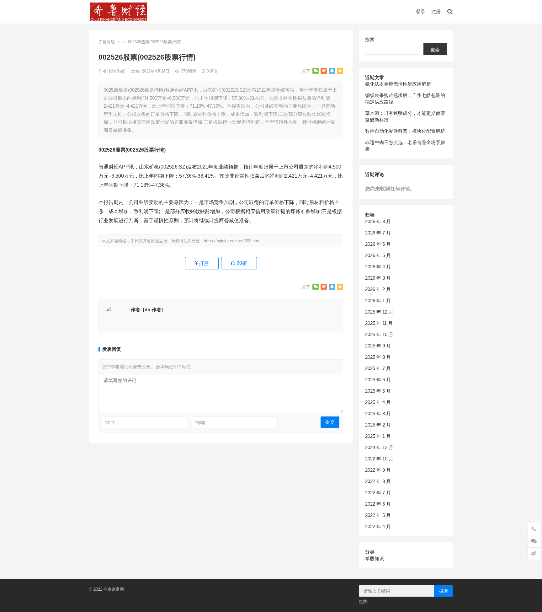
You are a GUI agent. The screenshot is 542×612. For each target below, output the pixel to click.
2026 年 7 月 (378, 232)
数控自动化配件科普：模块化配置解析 (405, 131)
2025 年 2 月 (378, 424)
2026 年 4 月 (378, 266)
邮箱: (201, 422)
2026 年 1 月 (378, 300)
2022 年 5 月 (378, 515)
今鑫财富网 (114, 589)
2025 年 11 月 (379, 323)
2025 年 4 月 (378, 402)
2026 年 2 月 (378, 289)
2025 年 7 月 (378, 368)
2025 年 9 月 (378, 345)
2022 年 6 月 (378, 504)
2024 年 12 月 (379, 447)
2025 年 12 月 (379, 311)
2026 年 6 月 (378, 244)
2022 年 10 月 (379, 458)
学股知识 (374, 558)
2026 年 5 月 (378, 255)
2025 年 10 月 (379, 334)
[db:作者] (118, 71)
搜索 (370, 39)
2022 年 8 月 (378, 481)
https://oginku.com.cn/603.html (232, 241)
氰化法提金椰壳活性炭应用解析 (398, 84)
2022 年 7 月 (378, 492)
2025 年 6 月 (378, 379)
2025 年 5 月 (378, 391)
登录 (420, 11)
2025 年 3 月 (378, 413)
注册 (436, 11)
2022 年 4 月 (378, 526)
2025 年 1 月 (378, 436)
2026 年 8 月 (378, 221)
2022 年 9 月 (378, 470)
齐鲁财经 (106, 42)
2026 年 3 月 (378, 278)
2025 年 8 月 (378, 357)
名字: (111, 422)
